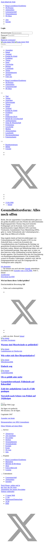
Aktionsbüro (9, 10)
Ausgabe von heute (8, 418)
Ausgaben (9, 50)
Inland (7, 52)
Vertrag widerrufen (7, 491)
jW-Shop (8, 16)
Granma (8, 470)
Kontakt (8, 446)
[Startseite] (15, 42)
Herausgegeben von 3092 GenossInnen (15, 422)
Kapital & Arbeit (11, 56)
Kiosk (7, 448)
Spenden (8, 482)
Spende (8, 22)
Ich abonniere (6, 266)
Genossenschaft (11, 12)
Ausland (8, 54)
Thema (7, 60)
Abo (7, 20)
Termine (8, 75)
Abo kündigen (10, 436)
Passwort (4, 35)
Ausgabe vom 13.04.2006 (23, 271)
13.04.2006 (9, 202)
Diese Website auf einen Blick (11, 426)
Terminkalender (11, 444)
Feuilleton (9, 58)
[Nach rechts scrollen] (2, 141)
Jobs (7, 452)
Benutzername (6, 33)
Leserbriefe (9, 68)
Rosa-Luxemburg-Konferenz (15, 6)
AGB (7, 501)
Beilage (8, 66)
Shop (7, 466)
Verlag (7, 70)
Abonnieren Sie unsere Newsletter (13, 489)
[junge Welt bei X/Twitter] (22, 548)
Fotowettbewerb (11, 468)
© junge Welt (10, 495)
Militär (7, 147)
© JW (7, 497)
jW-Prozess (9, 8)
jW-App (8, 450)
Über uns (8, 77)
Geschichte (9, 64)
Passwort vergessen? (8, 40)
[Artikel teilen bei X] (24, 195)
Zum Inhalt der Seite (8, 2)
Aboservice (9, 434)
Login (3, 38)
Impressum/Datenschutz (13, 499)
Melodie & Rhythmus (13, 464)
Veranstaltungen (11, 14)
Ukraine (8, 149)
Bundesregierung (11, 145)
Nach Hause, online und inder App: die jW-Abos (10, 486)
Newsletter (9, 438)
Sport (7, 62)
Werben (8, 440)
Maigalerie (9, 462)
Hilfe (7, 503)
